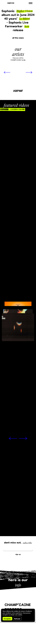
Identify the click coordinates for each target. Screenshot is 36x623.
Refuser (17, 619)
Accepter (7, 619)
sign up (18, 554)
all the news (18, 37)
